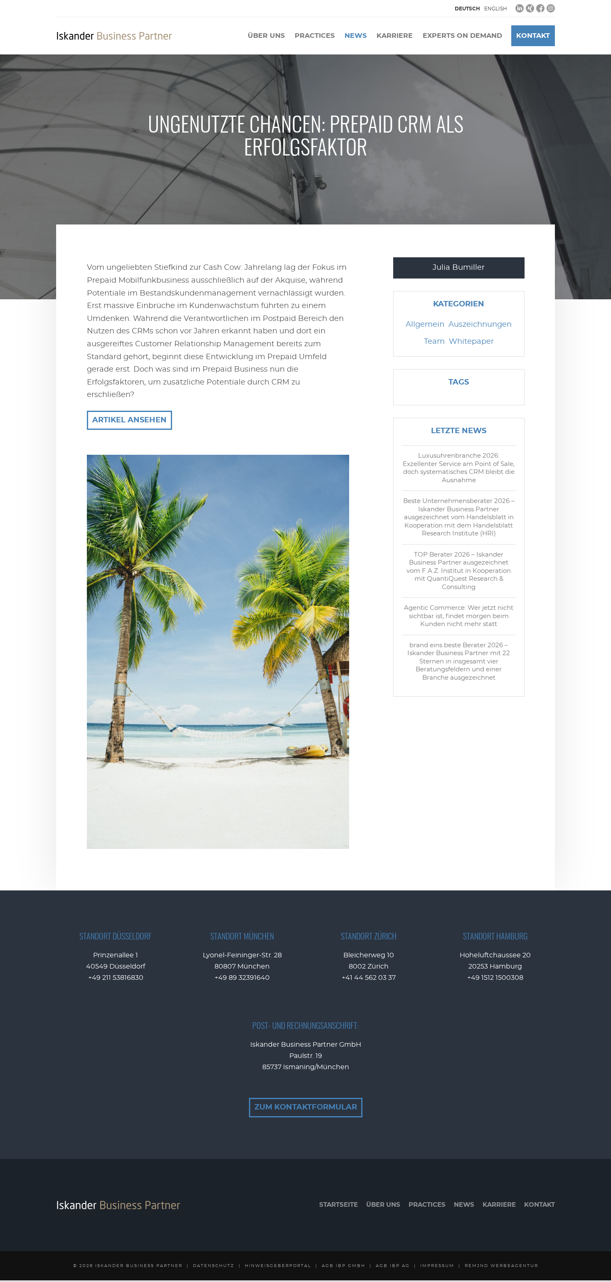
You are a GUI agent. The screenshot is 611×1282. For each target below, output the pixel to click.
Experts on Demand (462, 35)
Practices (315, 35)
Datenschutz (213, 1266)
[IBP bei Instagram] (551, 8)
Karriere (395, 35)
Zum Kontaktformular (305, 1107)
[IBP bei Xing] (530, 8)
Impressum (437, 1266)
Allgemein (425, 324)
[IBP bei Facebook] (540, 8)
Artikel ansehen (129, 420)
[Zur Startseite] (114, 36)
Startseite (338, 1205)
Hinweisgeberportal (278, 1266)
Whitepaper (471, 341)
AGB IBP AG (393, 1266)
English (495, 8)
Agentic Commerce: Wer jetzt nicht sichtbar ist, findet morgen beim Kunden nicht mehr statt (458, 616)
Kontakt (533, 35)
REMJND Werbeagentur (501, 1266)
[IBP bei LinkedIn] (519, 8)
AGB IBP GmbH (343, 1266)
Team (434, 341)
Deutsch (467, 8)
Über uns (266, 35)
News (356, 35)
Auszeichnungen (480, 324)
